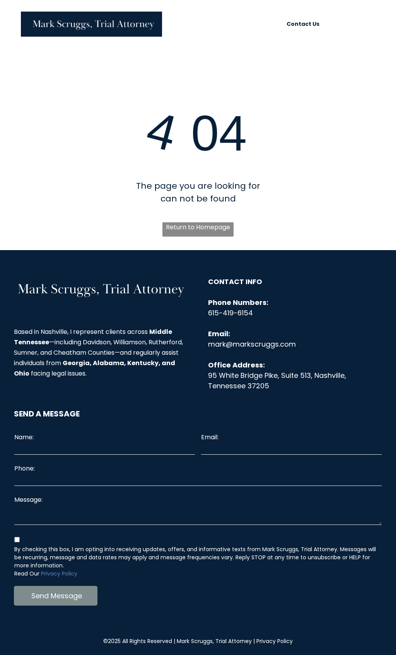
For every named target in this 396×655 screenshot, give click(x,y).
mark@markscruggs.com (252, 344)
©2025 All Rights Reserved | (177, 641)
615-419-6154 (230, 313)
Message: (28, 499)
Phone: (24, 468)
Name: (24, 437)
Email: (209, 437)
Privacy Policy (59, 573)
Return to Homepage (198, 227)
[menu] (379, 24)
